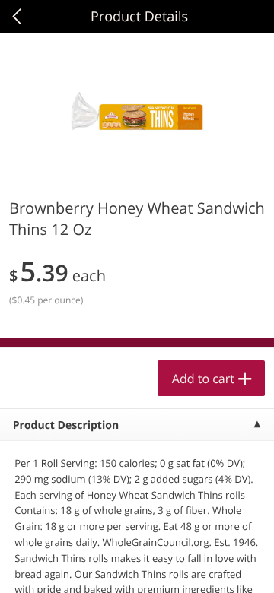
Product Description (66, 425)
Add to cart (203, 378)
